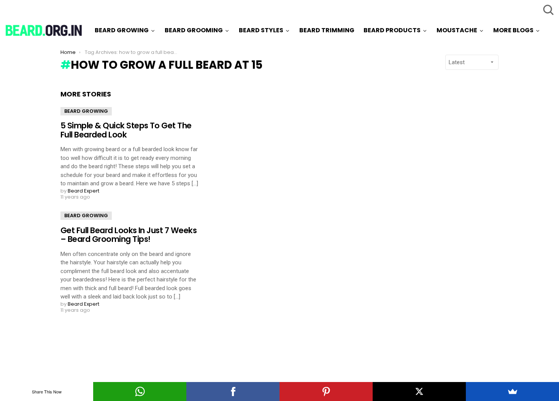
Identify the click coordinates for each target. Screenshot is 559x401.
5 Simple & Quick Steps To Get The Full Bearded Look (126, 130)
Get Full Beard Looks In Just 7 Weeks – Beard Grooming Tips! (128, 235)
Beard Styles (261, 30)
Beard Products (392, 30)
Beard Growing (122, 30)
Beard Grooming (194, 30)
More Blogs (513, 30)
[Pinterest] (326, 391)
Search (547, 9)
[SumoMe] (512, 391)
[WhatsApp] (139, 391)
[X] (419, 391)
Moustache (457, 30)
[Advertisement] (429, 204)
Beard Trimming (326, 30)
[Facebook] (233, 391)
